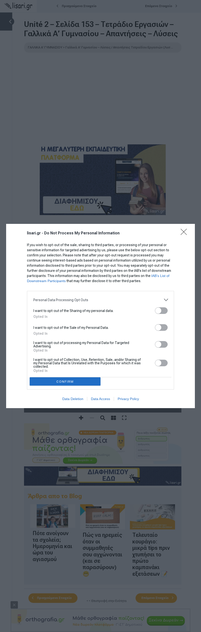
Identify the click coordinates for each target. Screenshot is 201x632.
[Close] (185, 233)
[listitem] (100, 299)
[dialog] (100, 316)
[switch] (161, 310)
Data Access (100, 399)
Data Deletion (72, 399)
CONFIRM (65, 381)
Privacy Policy (128, 399)
